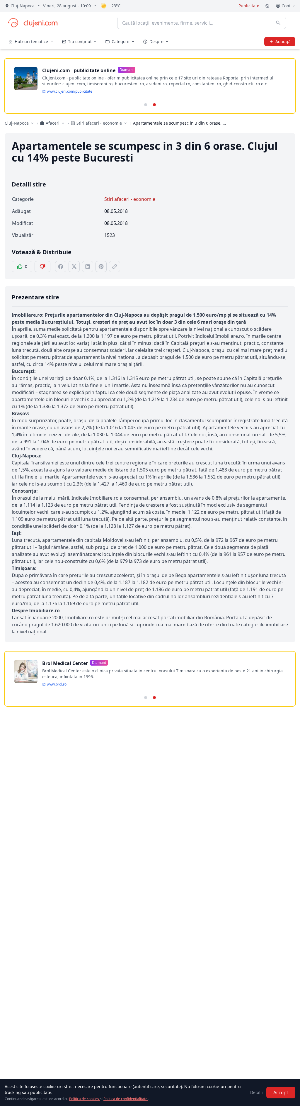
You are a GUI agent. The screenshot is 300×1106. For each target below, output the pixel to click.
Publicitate (248, 6)
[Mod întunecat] (267, 5)
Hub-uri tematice (31, 41)
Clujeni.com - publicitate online (78, 70)
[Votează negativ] (42, 266)
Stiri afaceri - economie (129, 199)
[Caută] (278, 23)
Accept (280, 1092)
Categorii (120, 41)
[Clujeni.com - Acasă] (32, 23)
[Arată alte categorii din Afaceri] (63, 123)
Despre (156, 41)
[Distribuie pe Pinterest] (101, 266)
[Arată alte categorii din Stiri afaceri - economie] (125, 123)
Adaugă (283, 41)
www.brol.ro (57, 684)
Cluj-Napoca (17, 123)
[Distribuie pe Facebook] (60, 266)
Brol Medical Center (65, 663)
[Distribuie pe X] (74, 266)
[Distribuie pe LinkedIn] (87, 266)
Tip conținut (80, 41)
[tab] (145, 104)
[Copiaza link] (114, 266)
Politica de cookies (84, 1098)
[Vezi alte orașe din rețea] (32, 123)
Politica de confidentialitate (125, 1098)
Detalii (256, 1092)
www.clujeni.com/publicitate (69, 91)
